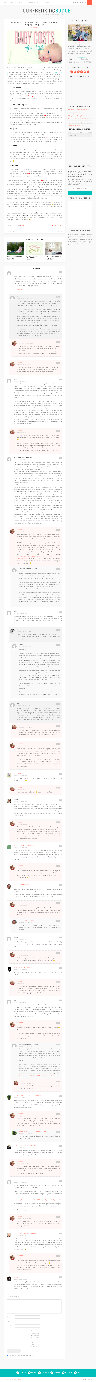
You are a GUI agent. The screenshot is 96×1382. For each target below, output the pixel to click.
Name (9, 1317)
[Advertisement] (82, 91)
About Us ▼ (23, 2)
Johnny (22, 341)
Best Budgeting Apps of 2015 (75, 125)
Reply (60, 272)
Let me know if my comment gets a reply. (21, 1355)
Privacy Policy (21, 1379)
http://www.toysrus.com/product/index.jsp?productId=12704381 (38, 1075)
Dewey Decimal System (80, 132)
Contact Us (73, 42)
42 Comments (34, 27)
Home (5, 2)
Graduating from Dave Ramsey (76, 113)
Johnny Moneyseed (21, 885)
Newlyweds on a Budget (23, 967)
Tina (19, 629)
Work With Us (80, 42)
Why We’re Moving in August (75, 122)
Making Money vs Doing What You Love (78, 116)
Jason (16, 1277)
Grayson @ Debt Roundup (24, 845)
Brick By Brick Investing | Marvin (27, 1095)
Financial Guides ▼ (35, 2)
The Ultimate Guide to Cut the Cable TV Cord (80, 119)
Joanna (22, 225)
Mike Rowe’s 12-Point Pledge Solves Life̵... (79, 109)
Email (9, 1321)
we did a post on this (45, 111)
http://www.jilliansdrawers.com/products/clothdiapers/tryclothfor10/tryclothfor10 (37, 1200)
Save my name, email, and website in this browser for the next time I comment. (35, 1339)
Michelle (17, 773)
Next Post (58, 231)
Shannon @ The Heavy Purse (25, 1233)
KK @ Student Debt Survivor (25, 1145)
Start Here (13, 2)
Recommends (48, 2)
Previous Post (11, 231)
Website (9, 1326)
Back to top (87, 1379)
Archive (88, 42)
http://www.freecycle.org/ (21, 289)
